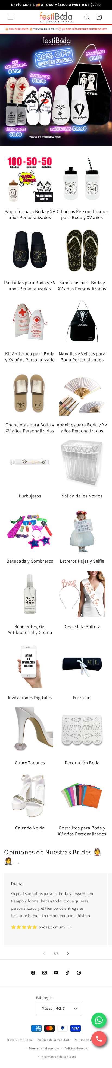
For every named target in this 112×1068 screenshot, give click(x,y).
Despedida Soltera (82, 626)
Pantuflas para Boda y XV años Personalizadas (29, 285)
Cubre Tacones (30, 763)
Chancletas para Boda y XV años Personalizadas (29, 428)
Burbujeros (30, 496)
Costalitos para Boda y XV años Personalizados (82, 831)
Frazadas (82, 698)
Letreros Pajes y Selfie (82, 561)
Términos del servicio (44, 1048)
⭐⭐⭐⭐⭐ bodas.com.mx (38, 927)
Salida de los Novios (82, 496)
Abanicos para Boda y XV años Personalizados (82, 428)
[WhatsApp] (99, 1020)
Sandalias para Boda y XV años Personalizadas (82, 285)
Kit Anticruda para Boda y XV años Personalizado (30, 357)
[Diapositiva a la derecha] (68, 953)
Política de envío (76, 1048)
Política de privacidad (53, 1040)
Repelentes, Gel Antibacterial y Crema (30, 629)
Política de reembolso (89, 1040)
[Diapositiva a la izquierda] (44, 953)
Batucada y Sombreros (30, 561)
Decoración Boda (82, 763)
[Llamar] (99, 1038)
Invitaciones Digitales (30, 698)
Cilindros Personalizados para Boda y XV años (82, 214)
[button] (11, 17)
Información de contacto (58, 1057)
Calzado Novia (30, 828)
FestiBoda (25, 1040)
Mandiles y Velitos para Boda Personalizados (82, 357)
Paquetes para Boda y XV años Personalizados (30, 214)
